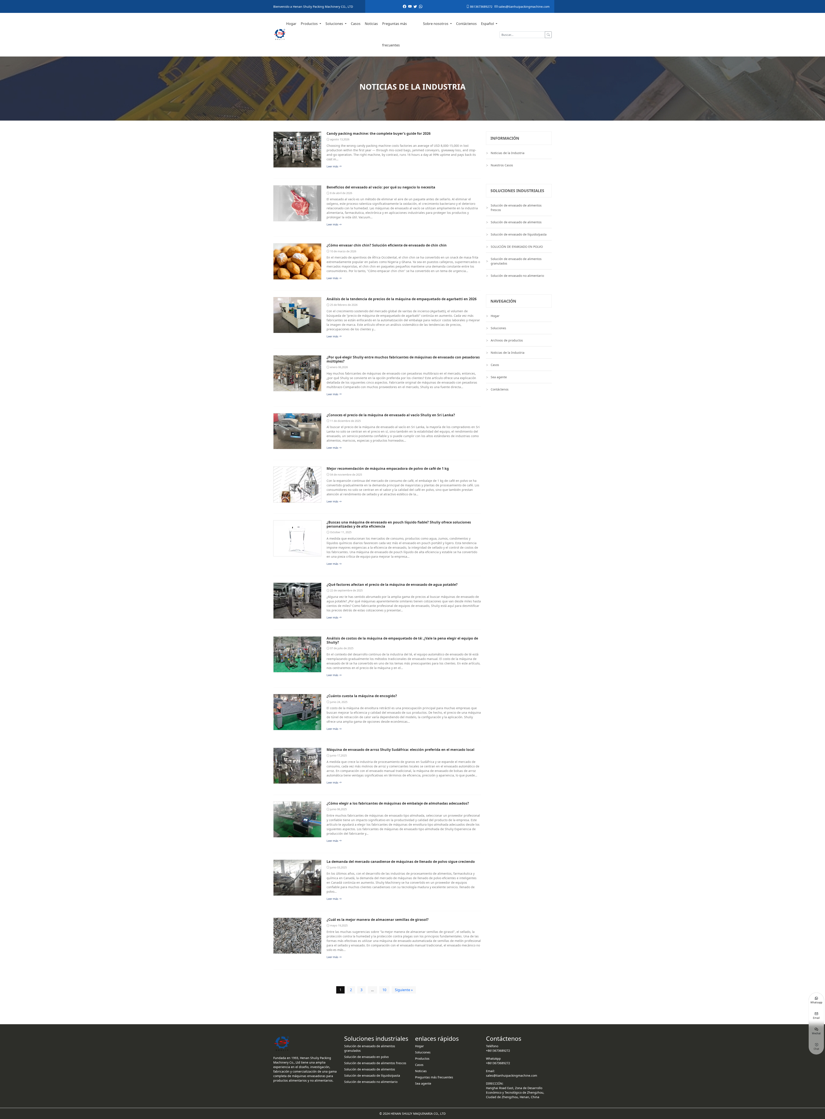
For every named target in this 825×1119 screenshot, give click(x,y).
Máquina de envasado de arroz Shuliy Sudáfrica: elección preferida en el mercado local (400, 750)
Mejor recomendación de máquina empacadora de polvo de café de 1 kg (388, 469)
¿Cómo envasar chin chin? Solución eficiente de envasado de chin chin (387, 245)
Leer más (333, 166)
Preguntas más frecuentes (394, 34)
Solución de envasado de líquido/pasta (519, 234)
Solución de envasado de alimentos (516, 222)
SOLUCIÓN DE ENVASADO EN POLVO (517, 247)
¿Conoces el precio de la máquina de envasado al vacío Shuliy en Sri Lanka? (391, 415)
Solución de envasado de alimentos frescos (516, 207)
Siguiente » (404, 989)
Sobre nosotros (436, 23)
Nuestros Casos (502, 165)
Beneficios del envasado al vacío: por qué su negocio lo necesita (381, 187)
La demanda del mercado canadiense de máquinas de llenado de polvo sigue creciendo (401, 862)
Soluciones (334, 23)
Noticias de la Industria (507, 153)
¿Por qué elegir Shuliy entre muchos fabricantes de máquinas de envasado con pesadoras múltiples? (403, 359)
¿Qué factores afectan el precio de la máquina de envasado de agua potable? (392, 585)
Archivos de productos (507, 340)
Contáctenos (466, 23)
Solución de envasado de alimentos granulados (516, 261)
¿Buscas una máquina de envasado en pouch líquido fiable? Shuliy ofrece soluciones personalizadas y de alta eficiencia (399, 524)
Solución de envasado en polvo (366, 1057)
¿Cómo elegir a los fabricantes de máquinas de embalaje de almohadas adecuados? (398, 803)
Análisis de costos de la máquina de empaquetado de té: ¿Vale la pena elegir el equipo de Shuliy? (402, 640)
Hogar (291, 23)
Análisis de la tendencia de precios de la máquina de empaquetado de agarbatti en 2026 (402, 299)
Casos (356, 23)
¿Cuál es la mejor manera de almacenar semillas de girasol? (378, 920)
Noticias (371, 23)
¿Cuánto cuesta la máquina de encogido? (362, 696)
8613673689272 (480, 7)
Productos (310, 23)
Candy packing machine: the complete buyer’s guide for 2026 (379, 134)
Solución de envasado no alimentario (517, 276)
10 (384, 989)
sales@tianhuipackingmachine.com (524, 7)
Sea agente (499, 377)
